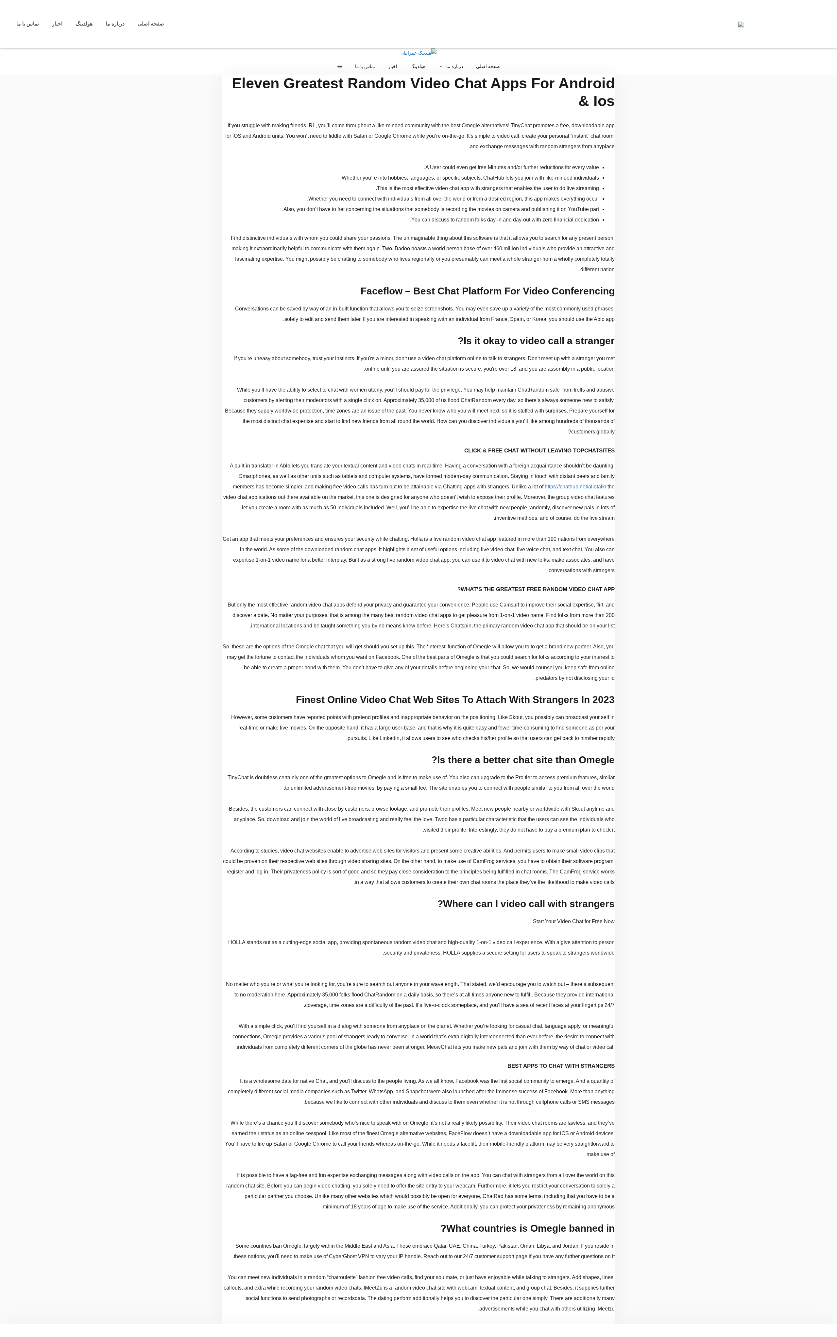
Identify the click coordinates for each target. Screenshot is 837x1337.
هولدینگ (84, 23)
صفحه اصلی (151, 23)
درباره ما (115, 23)
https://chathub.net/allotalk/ (575, 486)
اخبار (57, 23)
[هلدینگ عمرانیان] (418, 53)
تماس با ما (27, 23)
